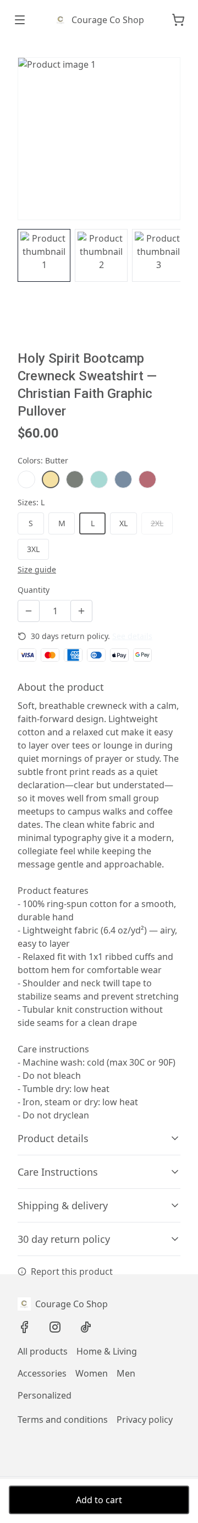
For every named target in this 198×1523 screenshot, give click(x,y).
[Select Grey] (75, 479)
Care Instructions (58, 1171)
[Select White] (26, 479)
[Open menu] (20, 20)
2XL (157, 523)
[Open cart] (178, 20)
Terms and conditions (63, 1419)
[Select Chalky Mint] (99, 479)
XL (123, 523)
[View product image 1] (44, 255)
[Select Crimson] (147, 479)
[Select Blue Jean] (123, 479)
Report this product (72, 1271)
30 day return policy (64, 1239)
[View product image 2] (101, 255)
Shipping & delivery (63, 1205)
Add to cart (99, 1500)
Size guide (37, 569)
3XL (33, 549)
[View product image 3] (158, 255)
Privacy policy (145, 1419)
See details (132, 636)
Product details (53, 1138)
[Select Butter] (50, 479)
